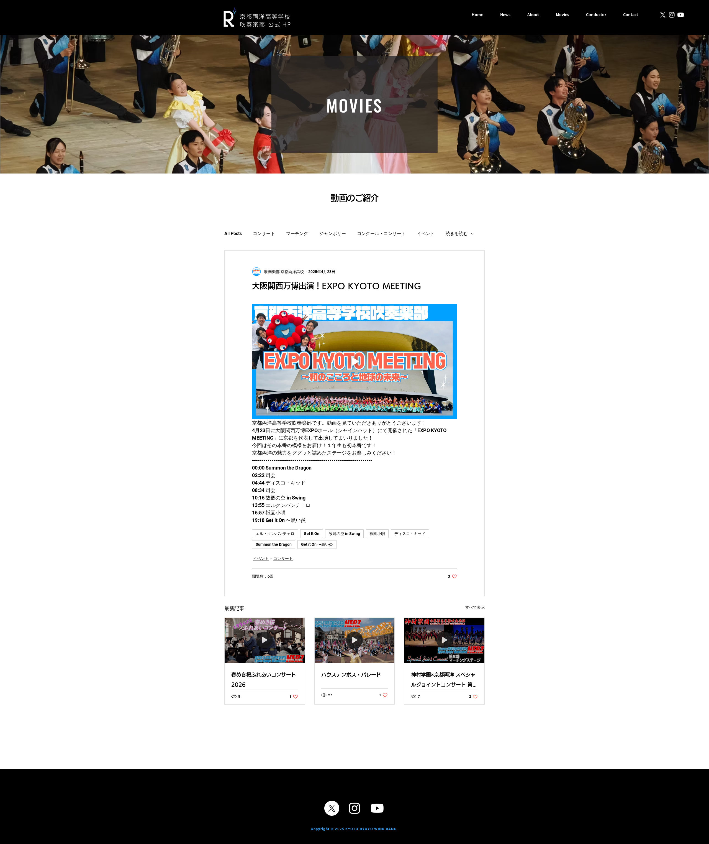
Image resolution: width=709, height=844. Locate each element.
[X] (663, 15)
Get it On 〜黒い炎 (317, 544)
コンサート (264, 233)
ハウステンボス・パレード (351, 674)
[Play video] (354, 361)
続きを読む (457, 233)
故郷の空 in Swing (344, 533)
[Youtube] (680, 15)
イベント (426, 233)
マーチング (297, 233)
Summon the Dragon (274, 544)
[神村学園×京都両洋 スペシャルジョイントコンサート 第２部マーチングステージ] (444, 640)
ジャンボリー (332, 233)
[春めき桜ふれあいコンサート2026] (265, 640)
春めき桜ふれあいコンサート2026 (263, 679)
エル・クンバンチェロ (275, 533)
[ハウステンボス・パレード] (355, 640)
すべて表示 (475, 607)
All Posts (233, 233)
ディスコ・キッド (409, 533)
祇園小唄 (377, 533)
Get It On (311, 533)
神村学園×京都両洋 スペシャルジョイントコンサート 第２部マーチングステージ (444, 681)
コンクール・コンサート (381, 233)
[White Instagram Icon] (671, 15)
